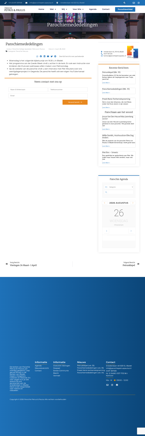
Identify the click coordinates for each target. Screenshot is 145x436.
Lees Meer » (106, 83)
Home (41, 9)
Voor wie (77, 9)
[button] (124, 3)
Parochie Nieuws (22, 51)
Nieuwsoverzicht (42, 368)
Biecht (56, 373)
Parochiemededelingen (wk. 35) (116, 89)
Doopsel (56, 368)
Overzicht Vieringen (61, 366)
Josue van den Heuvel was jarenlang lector (117, 117)
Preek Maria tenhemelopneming (116, 99)
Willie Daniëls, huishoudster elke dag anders (118, 136)
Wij (63, 9)
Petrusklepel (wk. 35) (111, 72)
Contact (106, 9)
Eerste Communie (61, 371)
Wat (52, 9)
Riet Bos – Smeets (110, 152)
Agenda (93, 9)
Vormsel (56, 376)
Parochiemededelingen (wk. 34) (90, 373)
